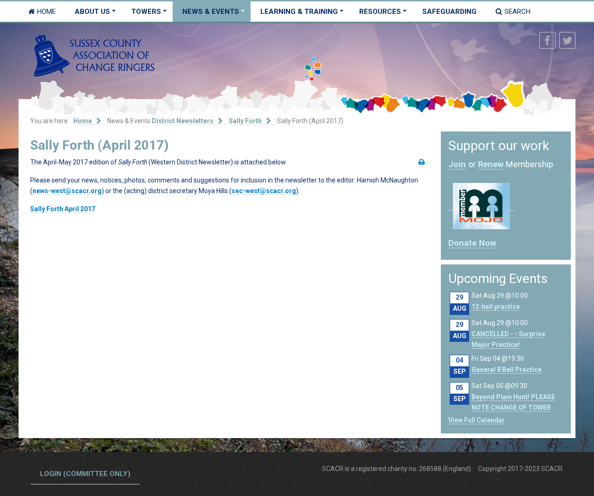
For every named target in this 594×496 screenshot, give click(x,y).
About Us (92, 11)
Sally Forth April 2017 (62, 209)
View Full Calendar (476, 420)
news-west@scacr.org (67, 191)
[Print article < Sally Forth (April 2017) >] (422, 162)
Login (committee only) (85, 474)
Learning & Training (299, 11)
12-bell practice (495, 306)
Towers (146, 11)
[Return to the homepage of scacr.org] (94, 55)
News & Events (210, 11)
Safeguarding (449, 11)
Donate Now (472, 243)
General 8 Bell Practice (506, 369)
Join (457, 164)
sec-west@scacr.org (264, 191)
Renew (491, 164)
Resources (380, 11)
